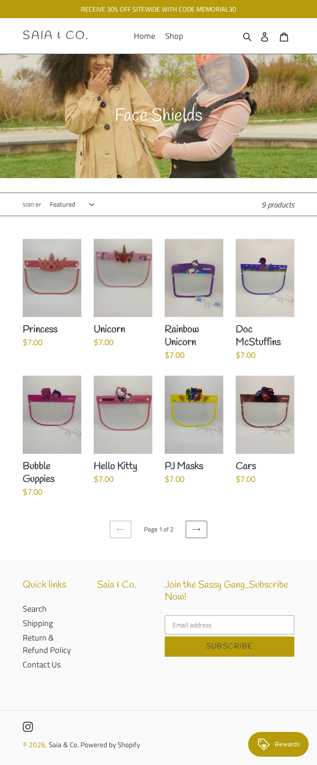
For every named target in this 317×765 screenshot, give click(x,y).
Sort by (32, 205)
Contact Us (42, 664)
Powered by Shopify (110, 744)
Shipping (38, 623)
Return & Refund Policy (47, 643)
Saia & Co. (56, 36)
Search (35, 608)
